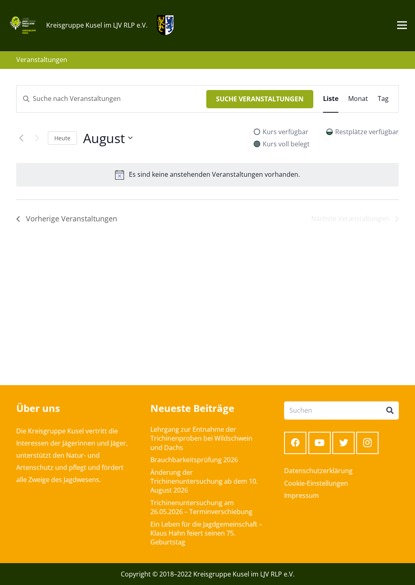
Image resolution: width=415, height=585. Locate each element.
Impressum (301, 495)
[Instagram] (367, 443)
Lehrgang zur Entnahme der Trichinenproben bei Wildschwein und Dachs (201, 438)
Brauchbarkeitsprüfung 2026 (194, 459)
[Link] (22, 25)
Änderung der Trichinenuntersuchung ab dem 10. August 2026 (204, 481)
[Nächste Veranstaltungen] (37, 138)
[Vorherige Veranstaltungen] (21, 138)
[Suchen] (390, 410)
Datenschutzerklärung (318, 470)
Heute (62, 138)
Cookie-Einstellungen (316, 483)
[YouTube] (319, 443)
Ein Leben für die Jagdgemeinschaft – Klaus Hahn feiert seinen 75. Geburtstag (206, 533)
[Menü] (402, 25)
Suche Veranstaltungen (260, 98)
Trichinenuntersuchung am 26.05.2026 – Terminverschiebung (201, 507)
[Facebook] (295, 443)
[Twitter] (343, 443)
